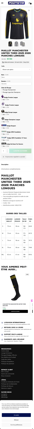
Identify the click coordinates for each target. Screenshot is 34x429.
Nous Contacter (6, 376)
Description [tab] (4, 164)
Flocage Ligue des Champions (11, 92)
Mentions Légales (6, 388)
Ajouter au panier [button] (15, 311)
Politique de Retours (7, 386)
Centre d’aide (5, 351)
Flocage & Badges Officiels (9, 355)
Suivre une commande (7, 374)
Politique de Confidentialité (9, 384)
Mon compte (5, 371)
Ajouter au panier (20, 151)
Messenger (4, 397)
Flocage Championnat (9, 90)
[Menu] (4, 3)
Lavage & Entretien (6, 353)
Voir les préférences (16, 425)
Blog (2, 366)
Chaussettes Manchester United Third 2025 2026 (14, 304)
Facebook (4, 395)
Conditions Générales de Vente (10, 382)
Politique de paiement (7, 363)
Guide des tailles (6, 359)
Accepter (16, 415)
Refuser (16, 420)
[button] (29, 10)
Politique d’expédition (7, 361)
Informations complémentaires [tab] (10, 169)
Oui (5, 99)
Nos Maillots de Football (8, 357)
